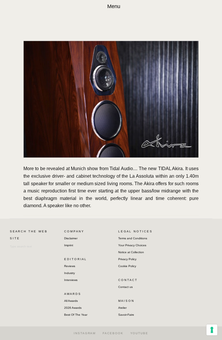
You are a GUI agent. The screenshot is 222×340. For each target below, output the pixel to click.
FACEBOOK (113, 333)
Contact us (125, 286)
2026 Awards (73, 307)
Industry (69, 273)
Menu (113, 6)
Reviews (69, 266)
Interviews (70, 280)
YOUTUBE (139, 333)
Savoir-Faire (126, 314)
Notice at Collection (131, 252)
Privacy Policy (127, 259)
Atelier (122, 307)
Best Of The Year (75, 314)
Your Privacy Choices (132, 245)
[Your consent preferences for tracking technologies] (211, 329)
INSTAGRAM (85, 333)
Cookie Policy (127, 266)
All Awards (71, 300)
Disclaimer (70, 238)
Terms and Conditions (132, 238)
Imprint (68, 245)
